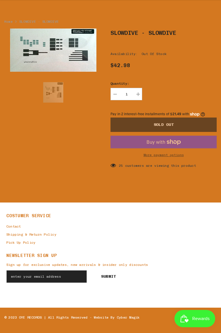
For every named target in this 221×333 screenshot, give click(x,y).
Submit (108, 276)
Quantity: (119, 84)
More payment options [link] (164, 155)
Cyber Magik (128, 317)
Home (8, 22)
